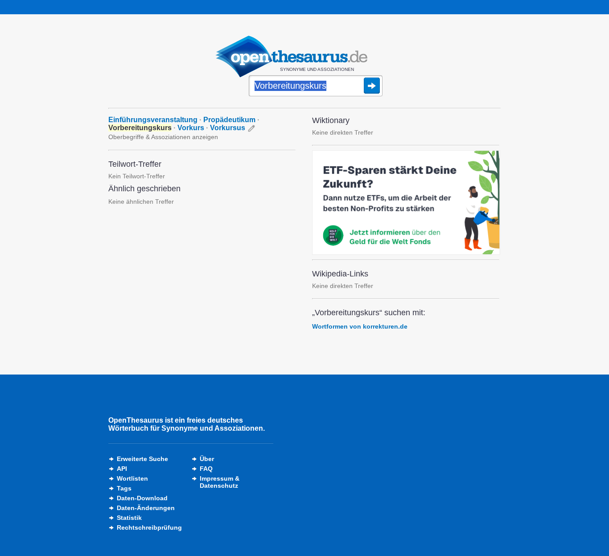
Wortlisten (132, 478)
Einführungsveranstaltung (153, 120)
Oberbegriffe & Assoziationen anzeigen (163, 136)
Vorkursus (227, 128)
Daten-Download (142, 498)
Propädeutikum (229, 120)
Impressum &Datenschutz (219, 482)
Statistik (129, 517)
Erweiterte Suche (142, 458)
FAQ (206, 468)
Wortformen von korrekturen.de (359, 326)
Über (207, 458)
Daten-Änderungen (146, 507)
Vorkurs (190, 128)
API (122, 468)
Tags (124, 488)
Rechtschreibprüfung (149, 527)
